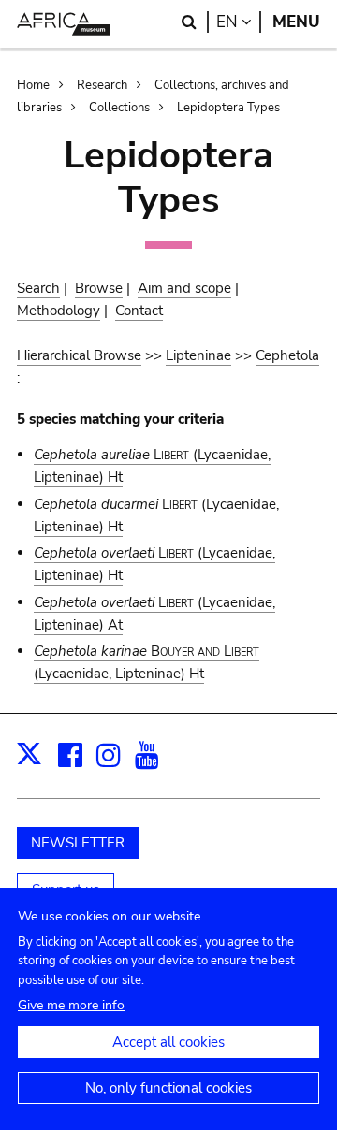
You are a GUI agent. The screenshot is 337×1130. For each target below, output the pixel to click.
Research (102, 85)
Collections (119, 107)
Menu (296, 22)
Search (38, 288)
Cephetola (287, 355)
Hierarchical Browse (79, 355)
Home (33, 85)
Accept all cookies (168, 1042)
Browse (99, 288)
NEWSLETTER (78, 842)
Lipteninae (198, 355)
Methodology (58, 310)
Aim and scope (184, 288)
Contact (139, 310)
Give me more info (71, 1005)
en (238, 22)
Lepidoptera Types (228, 107)
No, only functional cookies (168, 1088)
